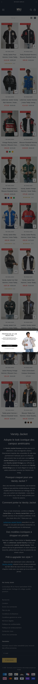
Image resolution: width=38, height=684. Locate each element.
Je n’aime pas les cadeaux (9, 348)
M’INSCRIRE (9, 345)
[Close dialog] (36, 331)
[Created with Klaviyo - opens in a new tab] (19, 352)
